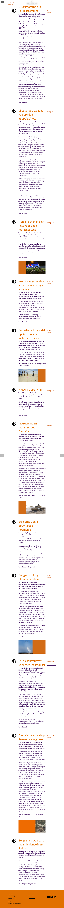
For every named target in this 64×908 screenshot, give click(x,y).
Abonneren (32, 898)
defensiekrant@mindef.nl (14, 903)
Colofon (31, 895)
